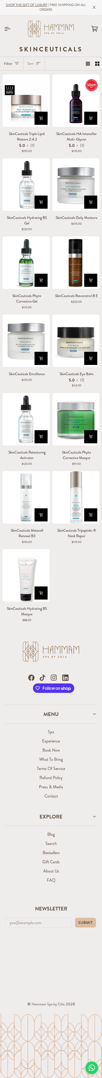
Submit (85, 922)
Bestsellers (51, 853)
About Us (51, 871)
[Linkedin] (65, 678)
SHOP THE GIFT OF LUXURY (26, 5)
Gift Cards (51, 862)
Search (51, 843)
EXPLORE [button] (51, 816)
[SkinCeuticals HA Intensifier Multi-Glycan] (75, 100)
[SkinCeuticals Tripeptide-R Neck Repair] (75, 497)
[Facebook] (31, 678)
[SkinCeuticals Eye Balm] (75, 341)
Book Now (51, 750)
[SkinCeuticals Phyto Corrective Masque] (75, 419)
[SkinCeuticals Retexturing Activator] (26, 419)
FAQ (51, 880)
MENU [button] (51, 714)
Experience (51, 741)
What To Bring (51, 759)
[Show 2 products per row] (97, 63)
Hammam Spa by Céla (48, 1004)
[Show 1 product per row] (88, 63)
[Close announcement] (94, 7)
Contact (51, 796)
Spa (51, 732)
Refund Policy (51, 778)
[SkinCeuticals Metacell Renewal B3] (26, 497)
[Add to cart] (41, 118)
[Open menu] (12, 29)
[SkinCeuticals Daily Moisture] (75, 184)
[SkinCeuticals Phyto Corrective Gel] (26, 262)
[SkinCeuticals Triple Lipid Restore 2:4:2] (26, 100)
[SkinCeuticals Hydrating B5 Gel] (26, 184)
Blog (51, 834)
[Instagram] (54, 678)
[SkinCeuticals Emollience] (26, 341)
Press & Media (51, 787)
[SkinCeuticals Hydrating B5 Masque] (26, 575)
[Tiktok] (42, 678)
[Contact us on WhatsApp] (92, 1067)
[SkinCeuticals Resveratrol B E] (75, 262)
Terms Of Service (51, 769)
